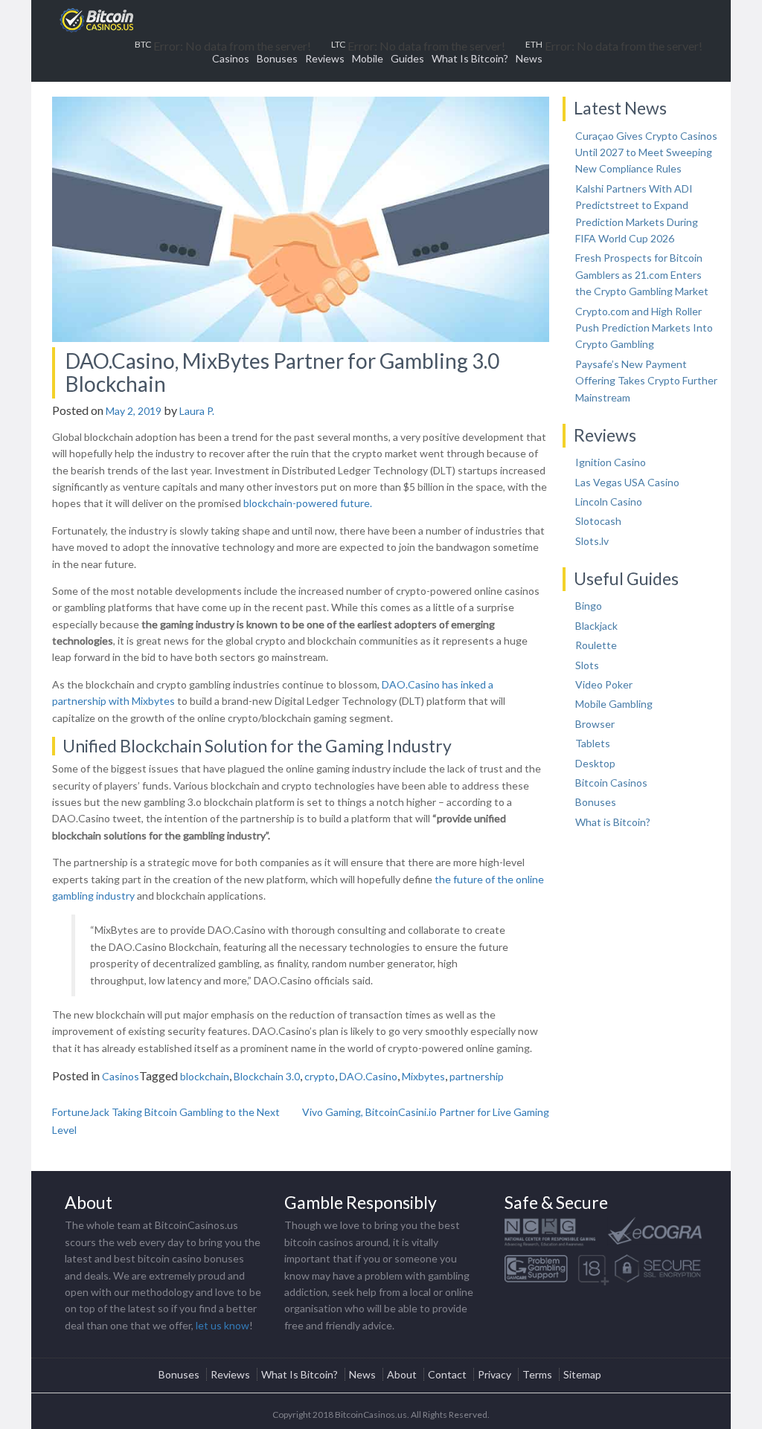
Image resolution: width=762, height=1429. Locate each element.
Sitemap (582, 1374)
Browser (595, 723)
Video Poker (604, 684)
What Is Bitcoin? (470, 58)
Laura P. (196, 410)
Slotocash (598, 520)
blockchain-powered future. (307, 503)
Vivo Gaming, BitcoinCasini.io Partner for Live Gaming (425, 1112)
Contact (447, 1374)
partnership (476, 1076)
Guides (407, 58)
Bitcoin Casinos (611, 782)
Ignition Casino (610, 462)
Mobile (367, 58)
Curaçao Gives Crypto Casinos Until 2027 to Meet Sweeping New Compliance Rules (646, 152)
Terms (537, 1374)
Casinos (230, 58)
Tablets (592, 743)
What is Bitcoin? (612, 822)
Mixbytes (423, 1076)
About (402, 1374)
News (529, 58)
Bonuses (277, 58)
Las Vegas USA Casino (627, 482)
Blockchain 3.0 (267, 1076)
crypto (319, 1076)
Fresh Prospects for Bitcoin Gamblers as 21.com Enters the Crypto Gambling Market (641, 274)
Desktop (595, 763)
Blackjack (596, 625)
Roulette (596, 645)
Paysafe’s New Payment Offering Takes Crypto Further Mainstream (646, 381)
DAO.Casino (368, 1076)
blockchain (204, 1076)
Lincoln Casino (608, 501)
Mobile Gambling (614, 703)
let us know (222, 1325)
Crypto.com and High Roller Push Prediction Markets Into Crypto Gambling (644, 328)
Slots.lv (592, 541)
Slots (587, 665)
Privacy (494, 1374)
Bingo (588, 605)
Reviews (325, 58)
